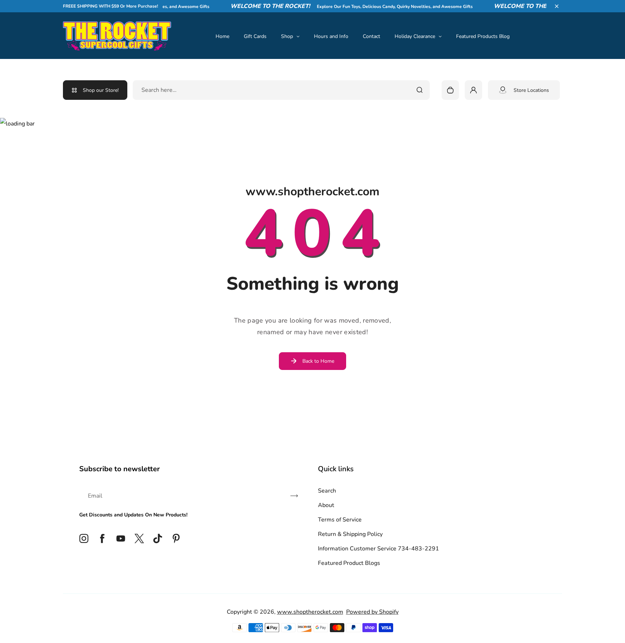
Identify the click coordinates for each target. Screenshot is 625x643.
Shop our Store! (101, 90)
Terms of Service (340, 520)
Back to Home (318, 361)
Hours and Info (331, 36)
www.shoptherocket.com (310, 612)
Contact (371, 36)
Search (327, 491)
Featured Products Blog (483, 36)
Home (222, 36)
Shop (287, 36)
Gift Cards (255, 36)
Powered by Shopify (372, 612)
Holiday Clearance (415, 36)
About (326, 505)
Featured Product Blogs (349, 563)
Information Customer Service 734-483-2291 (378, 549)
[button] (556, 6)
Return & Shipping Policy (350, 534)
